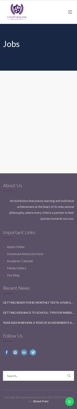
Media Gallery (16, 268)
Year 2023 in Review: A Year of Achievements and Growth (38, 322)
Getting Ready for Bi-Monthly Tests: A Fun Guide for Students (38, 302)
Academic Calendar (20, 261)
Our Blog (13, 275)
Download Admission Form (25, 254)
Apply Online (15, 247)
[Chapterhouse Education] (17, 12)
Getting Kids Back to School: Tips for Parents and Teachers (38, 312)
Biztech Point (40, 401)
